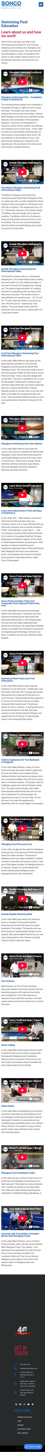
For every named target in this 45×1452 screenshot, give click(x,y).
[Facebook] (20, 1404)
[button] (41, 4)
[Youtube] (28, 1404)
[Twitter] (32, 1404)
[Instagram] (24, 1404)
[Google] (16, 1404)
